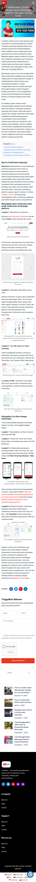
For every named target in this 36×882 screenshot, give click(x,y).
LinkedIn (4, 195)
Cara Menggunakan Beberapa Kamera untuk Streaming (22, 739)
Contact (4, 808)
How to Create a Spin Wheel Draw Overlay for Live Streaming (22, 690)
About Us (4, 800)
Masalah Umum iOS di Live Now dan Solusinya (23, 712)
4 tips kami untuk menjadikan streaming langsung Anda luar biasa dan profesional (17, 494)
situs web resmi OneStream (18, 216)
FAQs (3, 804)
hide (13, 144)
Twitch (11, 195)
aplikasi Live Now (19, 578)
